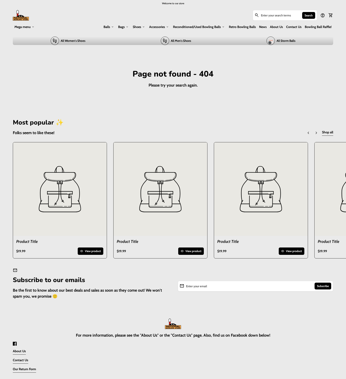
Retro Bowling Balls (242, 27)
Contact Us (294, 27)
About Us (276, 27)
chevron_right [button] (316, 133)
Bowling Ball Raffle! (318, 27)
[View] (60, 189)
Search (309, 15)
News (263, 27)
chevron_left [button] (308, 133)
